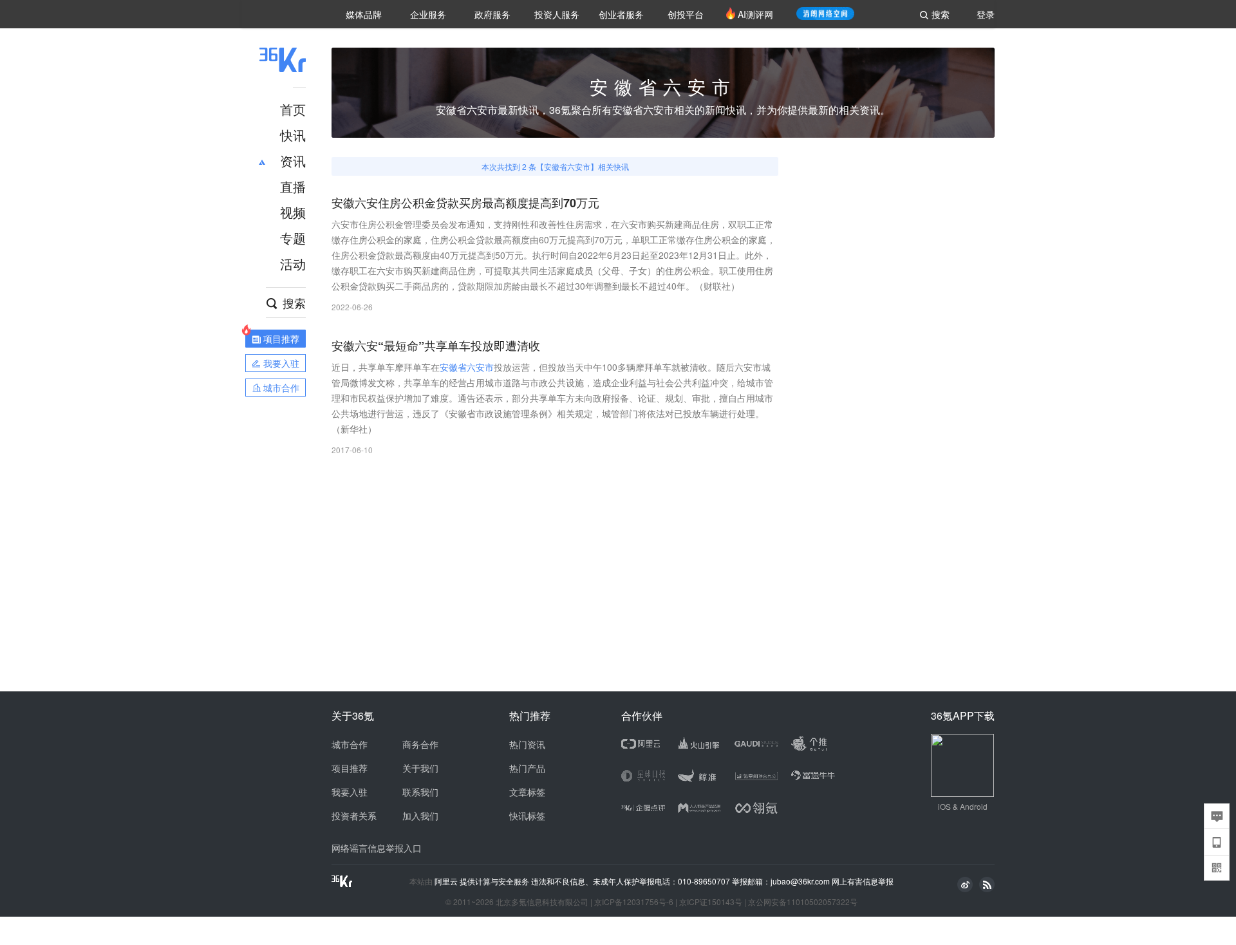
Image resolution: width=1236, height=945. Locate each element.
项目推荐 (350, 768)
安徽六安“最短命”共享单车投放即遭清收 (436, 346)
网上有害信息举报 (863, 880)
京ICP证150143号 (710, 901)
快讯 (293, 135)
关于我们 (420, 768)
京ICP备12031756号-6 (633, 901)
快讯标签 (527, 815)
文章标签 (527, 791)
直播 (293, 186)
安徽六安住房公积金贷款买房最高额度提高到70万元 (465, 203)
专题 (293, 238)
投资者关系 (354, 815)
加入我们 (420, 815)
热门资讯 (527, 744)
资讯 (293, 160)
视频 (293, 212)
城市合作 (350, 744)
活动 (293, 263)
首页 (293, 109)
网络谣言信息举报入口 (377, 847)
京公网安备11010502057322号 (802, 901)
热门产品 (527, 768)
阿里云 (447, 881)
